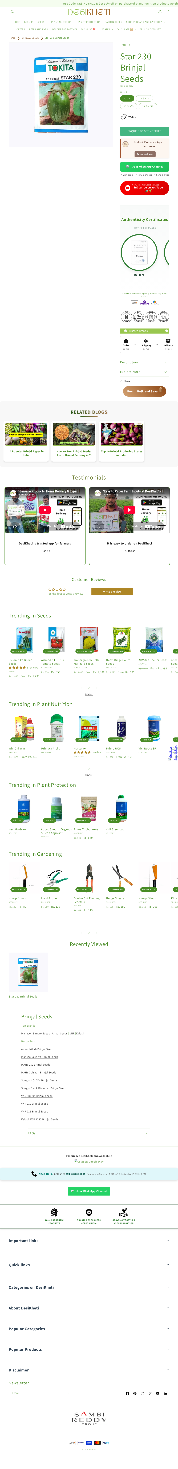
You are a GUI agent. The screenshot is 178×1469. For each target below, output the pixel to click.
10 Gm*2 (144, 98)
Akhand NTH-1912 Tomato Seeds (53, 662)
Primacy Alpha (50, 748)
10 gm (127, 98)
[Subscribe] (67, 1393)
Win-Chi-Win (17, 748)
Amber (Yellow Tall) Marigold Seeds (86, 662)
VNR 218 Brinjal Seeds (34, 1111)
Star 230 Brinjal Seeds (57, 37)
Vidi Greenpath (116, 829)
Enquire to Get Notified (144, 131)
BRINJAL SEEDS (30, 37)
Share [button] (127, 381)
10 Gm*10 (147, 106)
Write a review (112, 591)
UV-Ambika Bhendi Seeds (21, 662)
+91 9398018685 (76, 1174)
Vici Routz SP (147, 748)
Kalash (80, 1033)
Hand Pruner (49, 898)
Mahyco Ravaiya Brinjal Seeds (39, 1057)
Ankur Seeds (60, 1033)
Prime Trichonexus (86, 829)
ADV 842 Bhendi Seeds (153, 660)
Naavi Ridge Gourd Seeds (118, 662)
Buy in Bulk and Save (145, 391)
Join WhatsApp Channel (147, 166)
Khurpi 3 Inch (147, 898)
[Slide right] (96, 687)
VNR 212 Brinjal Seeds (34, 1103)
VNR (72, 1033)
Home (12, 37)
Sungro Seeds (41, 1033)
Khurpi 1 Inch (17, 898)
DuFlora (139, 275)
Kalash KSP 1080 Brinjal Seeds (39, 1119)
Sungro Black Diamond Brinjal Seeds (44, 1088)
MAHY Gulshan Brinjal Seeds (38, 1072)
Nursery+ (80, 748)
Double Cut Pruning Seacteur (87, 900)
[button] (12, 12)
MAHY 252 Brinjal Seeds (35, 1064)
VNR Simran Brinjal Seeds (36, 1096)
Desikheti (92, 1449)
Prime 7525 (113, 748)
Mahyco (26, 1033)
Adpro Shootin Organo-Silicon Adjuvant (56, 831)
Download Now (145, 154)
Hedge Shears (115, 898)
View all (89, 693)
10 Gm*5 (129, 106)
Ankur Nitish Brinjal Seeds (37, 1049)
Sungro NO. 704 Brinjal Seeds (39, 1080)
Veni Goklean (17, 829)
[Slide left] (81, 687)
